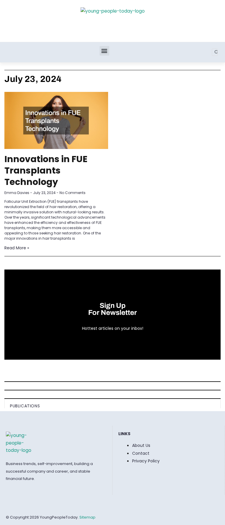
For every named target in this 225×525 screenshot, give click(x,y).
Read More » (16, 248)
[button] (104, 51)
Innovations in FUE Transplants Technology (45, 170)
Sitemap (87, 517)
